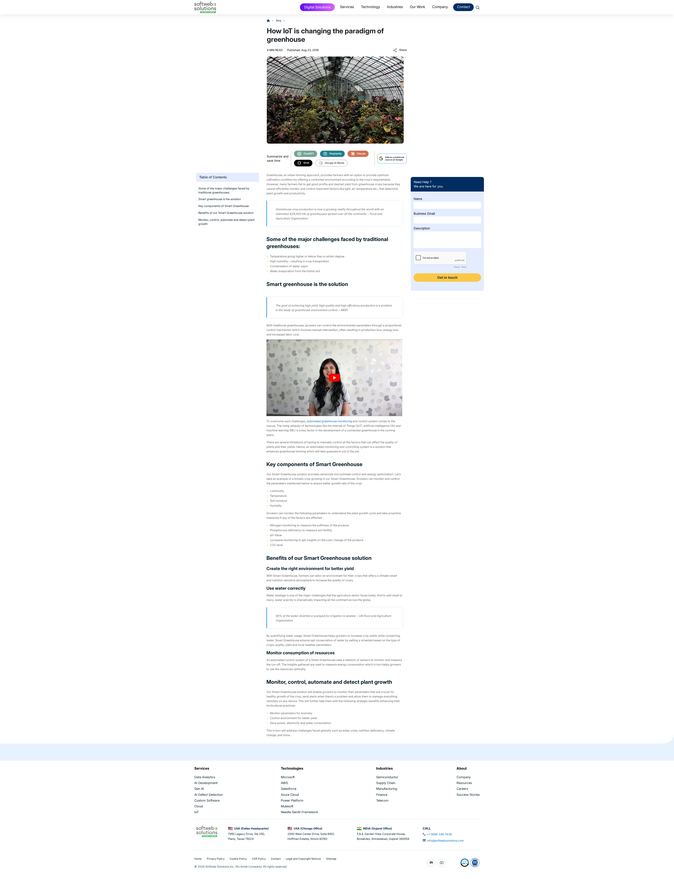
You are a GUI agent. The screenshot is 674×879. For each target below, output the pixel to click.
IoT (196, 812)
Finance (381, 794)
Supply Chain (385, 783)
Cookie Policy (238, 858)
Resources (464, 783)
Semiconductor (387, 777)
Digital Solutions (317, 7)
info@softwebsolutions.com (445, 840)
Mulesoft (287, 806)
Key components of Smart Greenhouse (223, 206)
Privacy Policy (216, 858)
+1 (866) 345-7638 (439, 834)
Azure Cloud (290, 794)
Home (198, 858)
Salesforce (288, 789)
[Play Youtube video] (334, 378)
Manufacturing (386, 789)
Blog (279, 20)
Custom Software (207, 800)
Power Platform (292, 800)
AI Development (206, 783)
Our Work (417, 7)
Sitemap (331, 858)
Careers (462, 789)
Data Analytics (204, 777)
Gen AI (199, 789)
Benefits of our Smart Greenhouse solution (225, 213)
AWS (284, 783)
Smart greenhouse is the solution (219, 199)
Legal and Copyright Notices (304, 858)
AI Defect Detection (208, 794)
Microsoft (288, 777)
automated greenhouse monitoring (329, 421)
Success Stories (468, 794)
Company (464, 777)
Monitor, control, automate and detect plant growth (226, 222)
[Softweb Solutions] (206, 831)
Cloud (198, 806)
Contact (463, 7)
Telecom (382, 800)
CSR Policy (259, 858)
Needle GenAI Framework (299, 812)
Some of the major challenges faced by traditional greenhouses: (223, 190)
